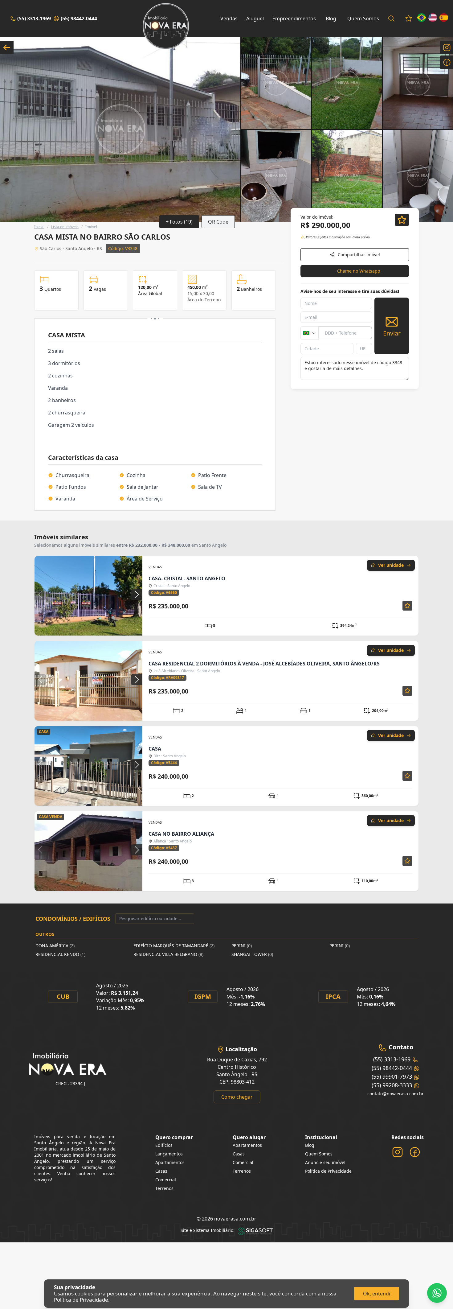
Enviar (392, 333)
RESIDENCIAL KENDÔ (60, 954)
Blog (331, 18)
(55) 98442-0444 (79, 18)
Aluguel (255, 18)
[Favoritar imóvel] (407, 606)
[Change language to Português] (421, 17)
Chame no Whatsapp (358, 271)
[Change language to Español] (443, 17)
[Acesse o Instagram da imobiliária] (397, 1152)
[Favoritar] (402, 220)
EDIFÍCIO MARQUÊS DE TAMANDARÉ (173, 946)
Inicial (39, 226)
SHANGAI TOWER (252, 954)
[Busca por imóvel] (391, 18)
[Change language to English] (432, 17)
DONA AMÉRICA (55, 946)
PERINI (241, 946)
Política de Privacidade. (82, 1299)
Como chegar (237, 1096)
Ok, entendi (376, 1293)
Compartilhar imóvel (359, 254)
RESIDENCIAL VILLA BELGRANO (168, 954)
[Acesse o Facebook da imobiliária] (415, 1152)
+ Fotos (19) (179, 221)
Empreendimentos (294, 18)
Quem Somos (363, 18)
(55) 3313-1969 (34, 18)
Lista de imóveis (65, 226)
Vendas (229, 18)
